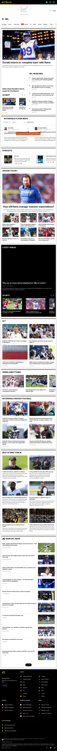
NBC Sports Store (24, 738)
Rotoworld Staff (32, 423)
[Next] (25, 95)
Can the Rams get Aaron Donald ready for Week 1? (41, 341)
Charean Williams (6, 593)
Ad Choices (35, 738)
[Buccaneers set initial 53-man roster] (46, 643)
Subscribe (5, 685)
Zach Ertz (10, 128)
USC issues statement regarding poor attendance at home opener (13, 362)
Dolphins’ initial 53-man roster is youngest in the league (14, 341)
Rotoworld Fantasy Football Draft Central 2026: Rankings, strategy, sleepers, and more (40, 420)
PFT (31, 24)
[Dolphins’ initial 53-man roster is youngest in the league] (15, 331)
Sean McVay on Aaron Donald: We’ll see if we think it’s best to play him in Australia (19, 604)
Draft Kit (25, 24)
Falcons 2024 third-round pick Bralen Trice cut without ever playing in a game (19, 568)
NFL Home (4, 24)
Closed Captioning (14, 738)
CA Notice (15, 739)
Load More (28, 664)
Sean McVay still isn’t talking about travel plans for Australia (41, 109)
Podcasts (45, 24)
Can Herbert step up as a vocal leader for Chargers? (27, 239)
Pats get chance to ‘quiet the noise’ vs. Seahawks (40, 498)
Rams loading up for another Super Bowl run (14, 497)
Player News (16, 24)
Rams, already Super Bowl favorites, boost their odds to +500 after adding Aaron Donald (19, 544)
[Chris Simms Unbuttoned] (40, 159)
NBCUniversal (9, 742)
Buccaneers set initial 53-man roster (12, 639)
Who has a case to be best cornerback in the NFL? (9, 390)
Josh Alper (4, 344)
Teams (9, 24)
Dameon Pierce (42, 128)
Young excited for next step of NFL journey (41, 471)
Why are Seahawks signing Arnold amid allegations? (28, 225)
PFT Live (16, 156)
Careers (7, 738)
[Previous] (22, 95)
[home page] (7, 2)
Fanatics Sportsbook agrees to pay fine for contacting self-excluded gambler (43, 78)
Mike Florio (34, 81)
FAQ (19, 738)
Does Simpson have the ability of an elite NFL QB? (36, 390)
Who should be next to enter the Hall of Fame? (13, 525)
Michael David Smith (6, 547)
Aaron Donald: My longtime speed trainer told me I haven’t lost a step (18, 556)
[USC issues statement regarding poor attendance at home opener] (15, 352)
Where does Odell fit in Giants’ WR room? (8, 225)
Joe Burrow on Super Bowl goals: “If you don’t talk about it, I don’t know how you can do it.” (43, 94)
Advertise (3, 738)
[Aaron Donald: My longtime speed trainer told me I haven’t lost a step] (46, 559)
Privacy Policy (41, 738)
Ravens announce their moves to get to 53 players (16, 591)
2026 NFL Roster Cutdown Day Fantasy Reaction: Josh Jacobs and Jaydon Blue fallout (13, 442)
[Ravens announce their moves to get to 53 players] (46, 595)
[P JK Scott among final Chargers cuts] (46, 619)
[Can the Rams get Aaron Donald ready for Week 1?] (42, 331)
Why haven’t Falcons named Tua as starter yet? (46, 239)
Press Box (31, 738)
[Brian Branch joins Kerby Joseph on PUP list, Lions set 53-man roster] (46, 655)
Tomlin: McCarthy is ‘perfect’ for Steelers (13, 471)
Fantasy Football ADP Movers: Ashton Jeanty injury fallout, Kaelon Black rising (40, 441)
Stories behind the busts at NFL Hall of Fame (41, 525)
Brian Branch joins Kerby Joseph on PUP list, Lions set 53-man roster (18, 652)
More (51, 24)
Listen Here (17, 163)
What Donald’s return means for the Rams (46, 225)
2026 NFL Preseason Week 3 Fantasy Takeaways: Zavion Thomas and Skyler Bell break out (43, 101)
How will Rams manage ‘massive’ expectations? (28, 206)
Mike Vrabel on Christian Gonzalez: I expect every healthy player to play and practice (41, 362)
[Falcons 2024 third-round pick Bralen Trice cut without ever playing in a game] (46, 571)
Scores (34, 24)
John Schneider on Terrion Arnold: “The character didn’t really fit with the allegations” (18, 580)
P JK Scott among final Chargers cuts (12, 615)
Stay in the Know (5, 678)
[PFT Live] (8, 159)
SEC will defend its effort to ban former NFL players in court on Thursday (42, 86)
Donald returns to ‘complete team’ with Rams (26, 62)
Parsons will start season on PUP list (10, 239)
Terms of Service (21, 739)
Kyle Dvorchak (35, 104)
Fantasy (39, 24)
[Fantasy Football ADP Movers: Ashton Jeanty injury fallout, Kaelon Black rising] (42, 431)
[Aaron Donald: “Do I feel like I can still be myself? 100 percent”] (46, 631)
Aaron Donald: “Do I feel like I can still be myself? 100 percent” (17, 628)
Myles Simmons (5, 607)
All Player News (30, 122)
